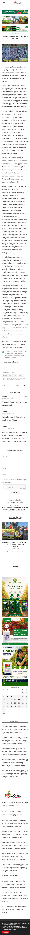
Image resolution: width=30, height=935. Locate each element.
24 (3, 707)
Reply (26, 396)
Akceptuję (5, 932)
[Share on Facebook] (19, 386)
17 (3, 703)
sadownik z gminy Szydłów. (9, 375)
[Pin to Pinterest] (23, 386)
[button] (3, 536)
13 (15, 700)
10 (3, 700)
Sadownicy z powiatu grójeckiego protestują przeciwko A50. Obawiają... (15, 544)
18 (7, 703)
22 (23, 703)
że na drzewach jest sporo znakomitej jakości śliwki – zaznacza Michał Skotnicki (14, 379)
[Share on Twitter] (21, 386)
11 (7, 700)
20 (15, 703)
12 (11, 700)
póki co (13, 372)
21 (19, 703)
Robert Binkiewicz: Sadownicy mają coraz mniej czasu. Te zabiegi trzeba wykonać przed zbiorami (15, 763)
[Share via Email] (24, 386)
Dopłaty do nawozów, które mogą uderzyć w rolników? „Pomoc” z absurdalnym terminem (14, 884)
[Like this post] (17, 386)
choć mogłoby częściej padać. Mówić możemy (14, 369)
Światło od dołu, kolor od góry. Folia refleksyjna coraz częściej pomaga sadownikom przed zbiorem (15, 741)
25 (7, 707)
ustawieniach (11, 929)
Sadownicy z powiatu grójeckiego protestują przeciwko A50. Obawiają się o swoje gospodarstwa (15, 730)
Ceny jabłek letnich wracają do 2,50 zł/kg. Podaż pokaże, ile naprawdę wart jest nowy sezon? (15, 774)
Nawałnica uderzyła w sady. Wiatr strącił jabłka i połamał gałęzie (14, 909)
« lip (3, 714)
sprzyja (21, 375)
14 (19, 700)
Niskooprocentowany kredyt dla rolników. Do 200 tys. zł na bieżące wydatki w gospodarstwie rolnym (14, 752)
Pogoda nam (6, 372)
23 (26, 703)
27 (15, 707)
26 (11, 707)
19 (11, 703)
